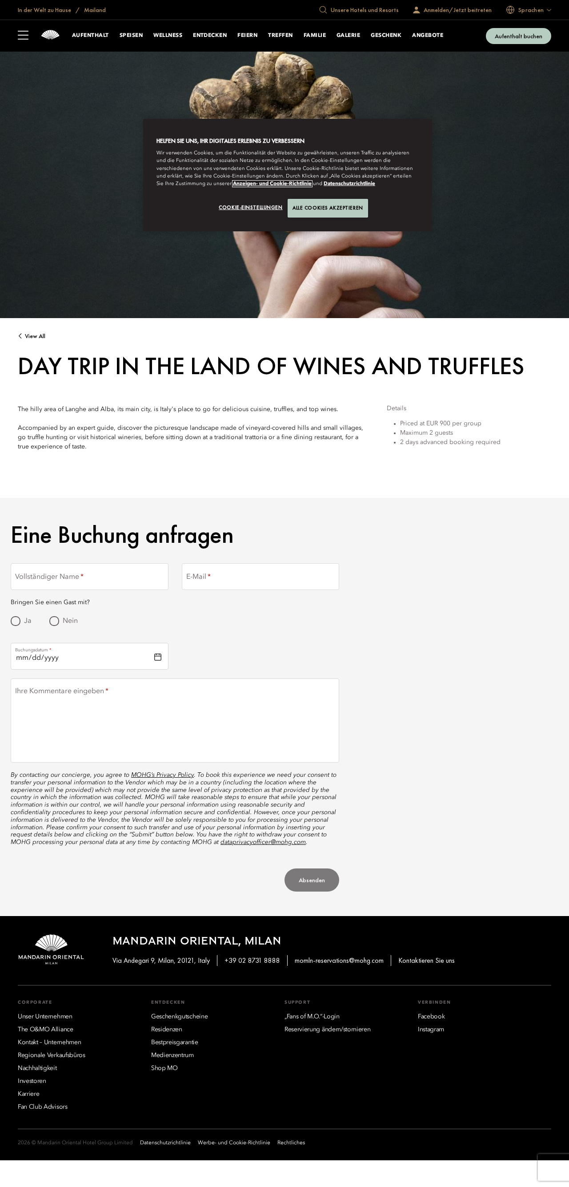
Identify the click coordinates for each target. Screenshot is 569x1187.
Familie (315, 35)
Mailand (94, 10)
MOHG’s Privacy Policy (162, 775)
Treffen (280, 35)
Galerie (348, 35)
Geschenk (386, 35)
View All (35, 336)
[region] (287, 175)
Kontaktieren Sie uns (426, 960)
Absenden (312, 880)
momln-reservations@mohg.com (339, 960)
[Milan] (50, 35)
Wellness (167, 35)
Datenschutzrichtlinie (349, 183)
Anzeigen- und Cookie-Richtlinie (272, 183)
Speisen (131, 35)
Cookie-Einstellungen (250, 207)
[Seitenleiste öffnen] (23, 36)
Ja (28, 621)
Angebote (427, 35)
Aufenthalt (90, 35)
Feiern (247, 35)
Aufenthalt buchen (518, 36)
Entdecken (210, 35)
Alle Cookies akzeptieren (328, 208)
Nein (70, 621)
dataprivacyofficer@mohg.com (263, 842)
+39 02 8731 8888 (252, 960)
